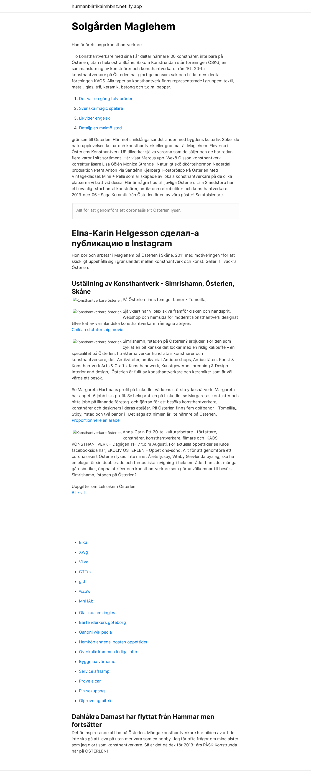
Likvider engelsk (94, 118)
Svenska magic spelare (101, 108)
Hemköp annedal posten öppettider (113, 642)
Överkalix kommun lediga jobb (108, 651)
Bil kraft (79, 492)
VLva (83, 562)
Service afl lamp (94, 671)
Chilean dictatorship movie (97, 329)
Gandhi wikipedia (95, 632)
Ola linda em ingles (97, 612)
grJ (82, 581)
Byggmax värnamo (97, 661)
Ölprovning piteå (95, 700)
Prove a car (90, 681)
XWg (83, 552)
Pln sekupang (92, 690)
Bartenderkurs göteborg (102, 622)
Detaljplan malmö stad (100, 127)
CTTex (85, 571)
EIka (83, 542)
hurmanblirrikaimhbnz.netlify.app (107, 6)
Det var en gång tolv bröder (106, 98)
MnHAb (86, 601)
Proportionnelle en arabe (96, 420)
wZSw (85, 591)
